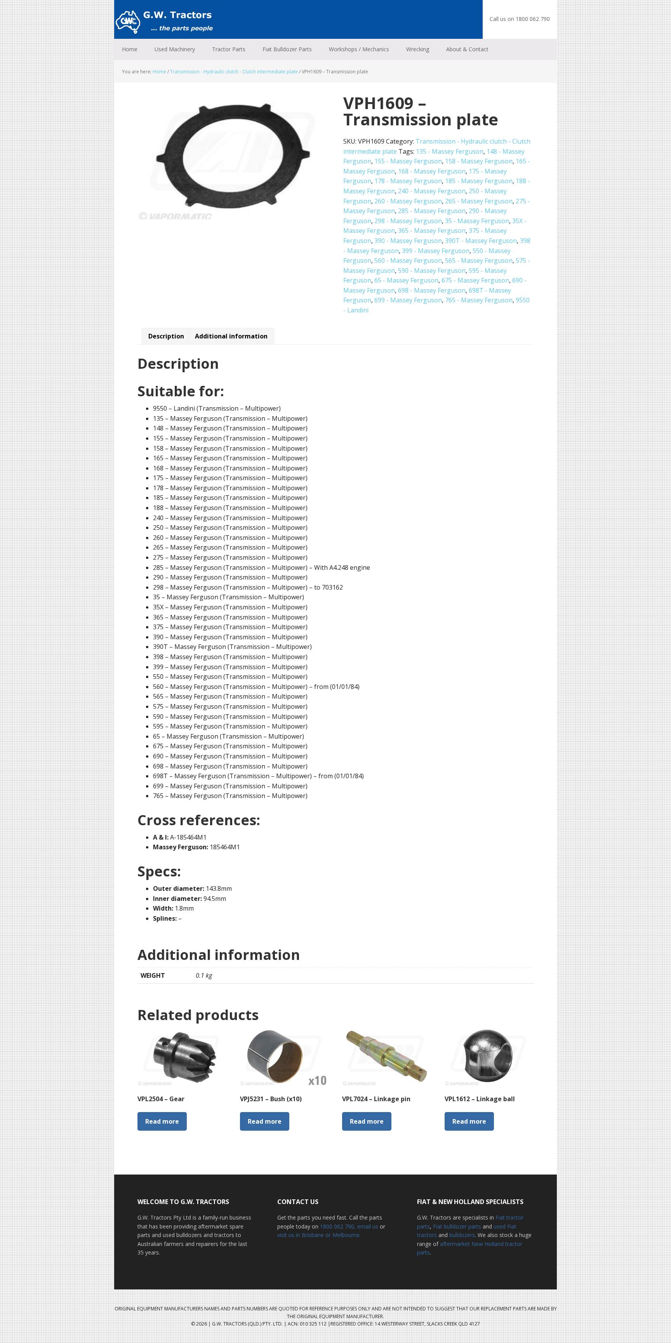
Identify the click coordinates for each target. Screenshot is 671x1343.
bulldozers (462, 1235)
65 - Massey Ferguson (406, 280)
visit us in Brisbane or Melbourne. (319, 1235)
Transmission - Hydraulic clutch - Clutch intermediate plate (234, 71)
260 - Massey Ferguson (408, 201)
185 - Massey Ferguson (479, 181)
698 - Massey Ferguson (432, 290)
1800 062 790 (337, 1226)
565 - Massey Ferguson (479, 260)
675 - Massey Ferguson (475, 280)
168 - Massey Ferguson (432, 171)
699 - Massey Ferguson (408, 300)
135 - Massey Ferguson (449, 151)
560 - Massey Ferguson (408, 260)
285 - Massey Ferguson (432, 210)
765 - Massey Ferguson (479, 300)
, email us (367, 1226)
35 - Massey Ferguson (477, 221)
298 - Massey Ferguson (408, 221)
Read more (162, 1121)
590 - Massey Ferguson (432, 270)
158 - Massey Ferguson (479, 161)
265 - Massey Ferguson (479, 201)
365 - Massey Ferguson (432, 230)
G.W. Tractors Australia (164, 19)
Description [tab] (166, 336)
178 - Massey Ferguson (408, 181)
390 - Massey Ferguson (408, 240)
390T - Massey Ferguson (481, 240)
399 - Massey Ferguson (435, 250)
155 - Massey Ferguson (408, 161)
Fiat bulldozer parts (457, 1226)
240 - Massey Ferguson (432, 191)
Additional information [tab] (231, 336)
